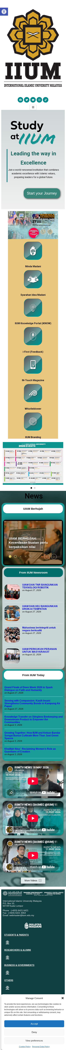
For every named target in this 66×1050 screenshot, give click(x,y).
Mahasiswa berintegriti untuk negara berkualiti (39, 629)
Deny (34, 1032)
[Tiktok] (45, 100)
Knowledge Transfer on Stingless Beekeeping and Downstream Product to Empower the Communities (33, 719)
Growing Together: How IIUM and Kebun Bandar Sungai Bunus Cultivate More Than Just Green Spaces (32, 735)
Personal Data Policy (41, 1047)
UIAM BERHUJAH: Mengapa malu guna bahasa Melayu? (24, 543)
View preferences (34, 1040)
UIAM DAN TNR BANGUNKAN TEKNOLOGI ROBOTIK (40, 586)
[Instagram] (39, 100)
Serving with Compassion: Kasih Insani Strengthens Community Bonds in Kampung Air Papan (32, 703)
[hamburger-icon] (33, 107)
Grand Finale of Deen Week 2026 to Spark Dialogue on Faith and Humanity (28, 688)
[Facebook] (20, 100)
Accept (34, 1023)
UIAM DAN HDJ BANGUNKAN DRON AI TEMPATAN (40, 607)
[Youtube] (33, 100)
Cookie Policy (25, 1047)
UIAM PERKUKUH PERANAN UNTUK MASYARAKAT (39, 650)
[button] (62, 998)
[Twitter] (26, 100)
